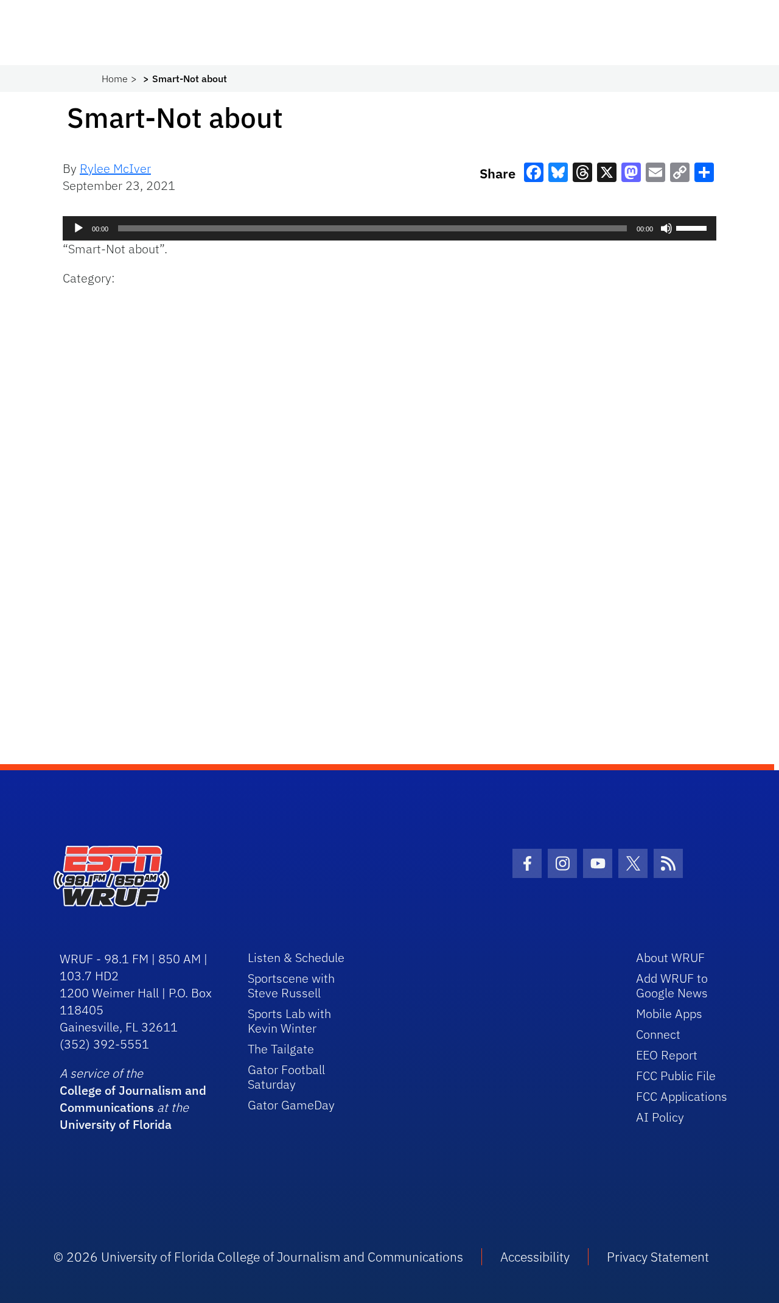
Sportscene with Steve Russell (291, 985)
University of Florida (116, 1124)
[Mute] (666, 228)
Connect (658, 1034)
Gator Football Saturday (286, 1076)
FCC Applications (681, 1096)
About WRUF (670, 957)
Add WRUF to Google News (672, 985)
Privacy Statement (658, 1256)
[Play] (78, 228)
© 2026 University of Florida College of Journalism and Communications (258, 1256)
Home (115, 78)
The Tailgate (281, 1049)
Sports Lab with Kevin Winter (289, 1020)
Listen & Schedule (296, 957)
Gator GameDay (291, 1105)
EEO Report (666, 1055)
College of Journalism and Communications (133, 1098)
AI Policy (660, 1117)
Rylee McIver (115, 168)
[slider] (693, 227)
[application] (389, 228)
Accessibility (535, 1256)
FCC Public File (676, 1075)
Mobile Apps (669, 1013)
